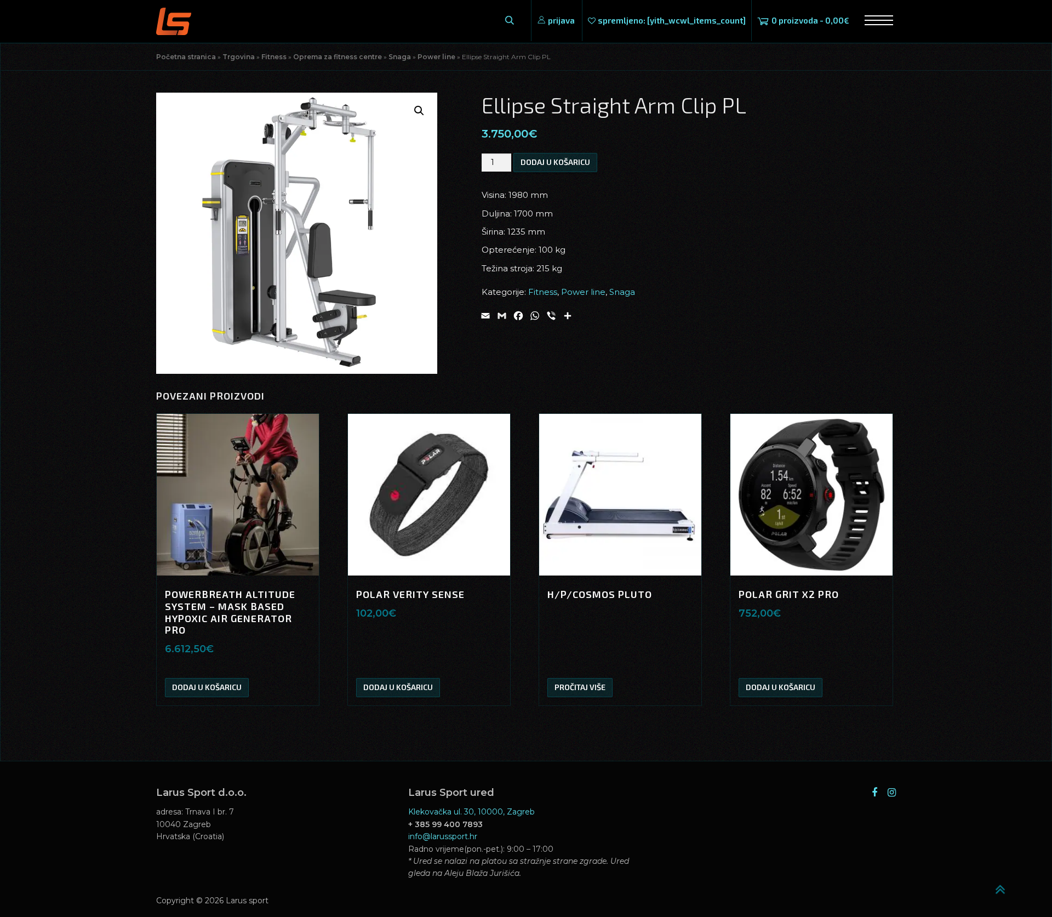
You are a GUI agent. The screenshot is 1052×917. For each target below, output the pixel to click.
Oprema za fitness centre (337, 57)
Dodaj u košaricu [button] (207, 687)
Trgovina (238, 57)
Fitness (274, 57)
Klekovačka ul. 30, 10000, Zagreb (471, 812)
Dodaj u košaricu (555, 162)
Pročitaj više (579, 687)
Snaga (399, 57)
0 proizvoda (810, 20)
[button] (419, 111)
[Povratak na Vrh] (1005, 884)
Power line (436, 57)
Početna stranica (186, 57)
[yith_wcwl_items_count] (672, 20)
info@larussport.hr (442, 836)
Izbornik (874, 20)
